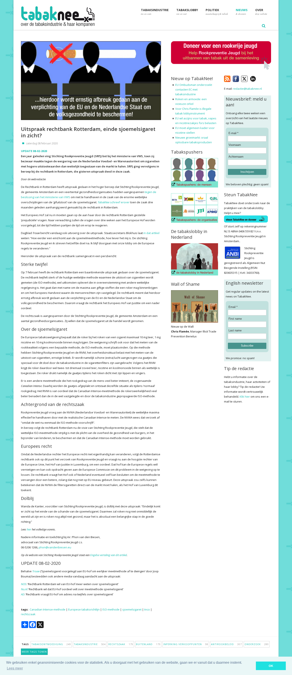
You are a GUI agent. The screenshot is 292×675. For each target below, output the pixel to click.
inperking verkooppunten (185, 644)
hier (29, 529)
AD (22, 594)
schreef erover (114, 202)
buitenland (148, 644)
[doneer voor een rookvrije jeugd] (221, 69)
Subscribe (247, 345)
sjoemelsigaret (132, 609)
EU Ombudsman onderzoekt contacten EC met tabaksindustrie (193, 89)
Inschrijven (247, 171)
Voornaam (235, 144)
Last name (235, 330)
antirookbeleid (226, 644)
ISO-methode (110, 609)
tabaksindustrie (90, 644)
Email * (233, 307)
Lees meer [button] (15, 668)
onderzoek (257, 644)
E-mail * (233, 133)
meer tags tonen (34, 651)
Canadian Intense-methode (47, 609)
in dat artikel (151, 233)
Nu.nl (24, 589)
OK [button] (271, 666)
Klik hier (245, 396)
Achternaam (236, 156)
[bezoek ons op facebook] (259, 78)
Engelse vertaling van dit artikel (108, 555)
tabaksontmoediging (51, 644)
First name (235, 318)
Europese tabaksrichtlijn (84, 609)
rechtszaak (28, 614)
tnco (147, 609)
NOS (23, 584)
